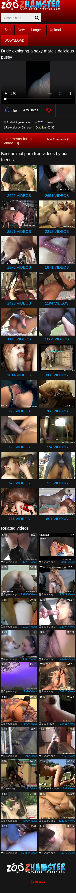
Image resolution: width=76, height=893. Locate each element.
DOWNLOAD (14, 40)
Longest (37, 30)
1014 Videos (19, 375)
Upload (55, 30)
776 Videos (19, 447)
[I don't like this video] (49, 110)
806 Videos (57, 375)
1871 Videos (57, 267)
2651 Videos (57, 195)
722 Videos (57, 483)
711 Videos (19, 519)
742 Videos (19, 483)
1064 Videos (57, 339)
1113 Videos (19, 339)
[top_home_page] (32, 5)
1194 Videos (57, 303)
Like (14, 111)
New (21, 30)
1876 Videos (19, 267)
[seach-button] (37, 17)
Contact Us (38, 881)
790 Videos (19, 411)
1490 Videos (19, 303)
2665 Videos (19, 195)
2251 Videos (19, 231)
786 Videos (57, 411)
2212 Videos (57, 231)
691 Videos (57, 519)
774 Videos (57, 447)
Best (7, 30)
